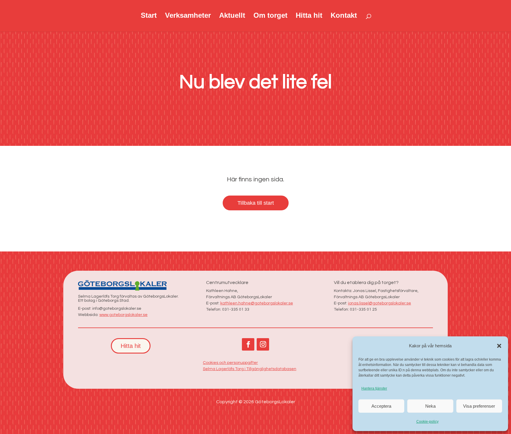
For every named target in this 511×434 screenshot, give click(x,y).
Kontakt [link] (344, 16)
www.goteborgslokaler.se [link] (123, 315)
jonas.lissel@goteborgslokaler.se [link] (379, 303)
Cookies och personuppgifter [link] (230, 363)
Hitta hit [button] (131, 346)
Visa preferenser (479, 406)
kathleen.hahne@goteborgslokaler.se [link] (256, 303)
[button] (499, 346)
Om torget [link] (270, 16)
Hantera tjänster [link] (374, 388)
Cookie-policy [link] (427, 422)
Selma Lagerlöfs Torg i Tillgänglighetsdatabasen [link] (249, 369)
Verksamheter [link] (188, 16)
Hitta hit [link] (309, 16)
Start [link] (149, 16)
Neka (430, 406)
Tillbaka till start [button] (255, 203)
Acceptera (381, 406)
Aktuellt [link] (232, 16)
